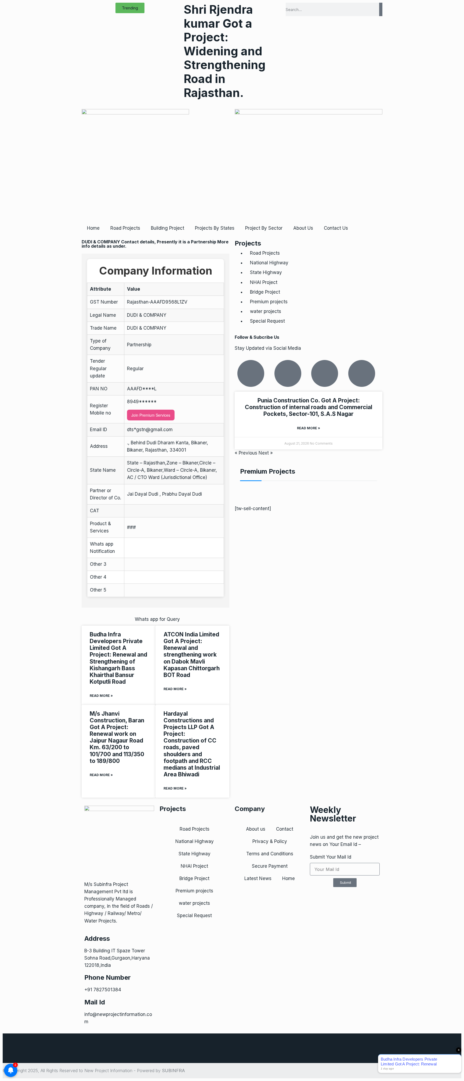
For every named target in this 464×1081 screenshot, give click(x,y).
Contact (284, 829)
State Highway (266, 272)
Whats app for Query (157, 619)
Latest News (257, 878)
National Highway (269, 262)
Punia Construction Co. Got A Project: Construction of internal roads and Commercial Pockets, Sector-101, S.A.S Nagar (308, 407)
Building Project (167, 228)
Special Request (267, 321)
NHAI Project (263, 282)
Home (93, 228)
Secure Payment (270, 866)
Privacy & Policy (269, 841)
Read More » (101, 696)
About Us (303, 228)
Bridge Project (265, 292)
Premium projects (269, 301)
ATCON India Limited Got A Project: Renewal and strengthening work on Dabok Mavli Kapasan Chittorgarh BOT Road (192, 654)
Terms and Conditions (269, 853)
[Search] (380, 9)
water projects (265, 311)
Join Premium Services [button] (150, 415)
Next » (266, 453)
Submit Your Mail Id (330, 857)
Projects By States (214, 228)
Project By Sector (263, 228)
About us (255, 829)
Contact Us (336, 228)
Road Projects (125, 228)
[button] (129, 8)
